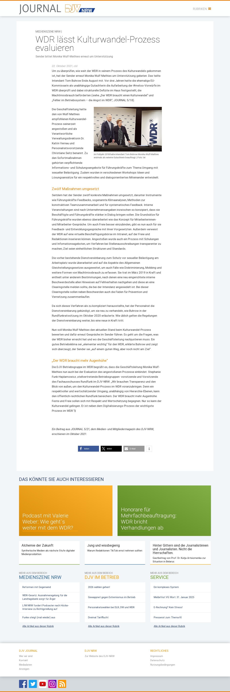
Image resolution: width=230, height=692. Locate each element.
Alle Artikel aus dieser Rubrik (38, 626)
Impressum (156, 656)
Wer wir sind (25, 656)
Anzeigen (24, 668)
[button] (88, 449)
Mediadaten (25, 664)
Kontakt (23, 660)
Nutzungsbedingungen (162, 664)
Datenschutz (157, 660)
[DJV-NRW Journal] (57, 7)
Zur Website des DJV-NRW (99, 656)
